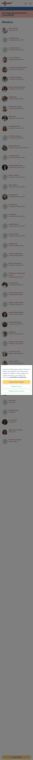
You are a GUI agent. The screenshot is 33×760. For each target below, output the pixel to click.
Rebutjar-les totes (16, 386)
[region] (16, 380)
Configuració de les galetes (16, 391)
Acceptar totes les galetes (16, 382)
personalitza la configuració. (17, 377)
